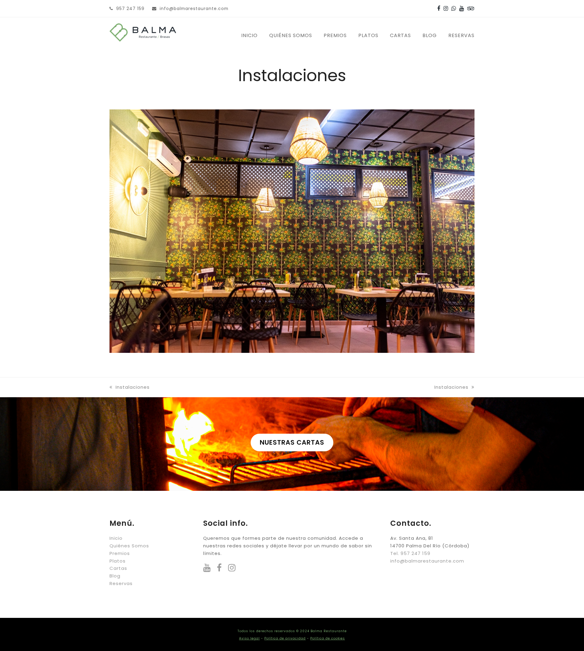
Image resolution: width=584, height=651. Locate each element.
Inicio (116, 538)
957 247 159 (130, 8)
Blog (114, 576)
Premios (119, 553)
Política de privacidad (285, 638)
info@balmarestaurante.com (194, 8)
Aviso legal (249, 638)
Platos (117, 561)
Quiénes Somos (129, 545)
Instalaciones (132, 387)
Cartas (118, 568)
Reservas (121, 583)
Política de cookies (327, 638)
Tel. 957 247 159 (410, 553)
